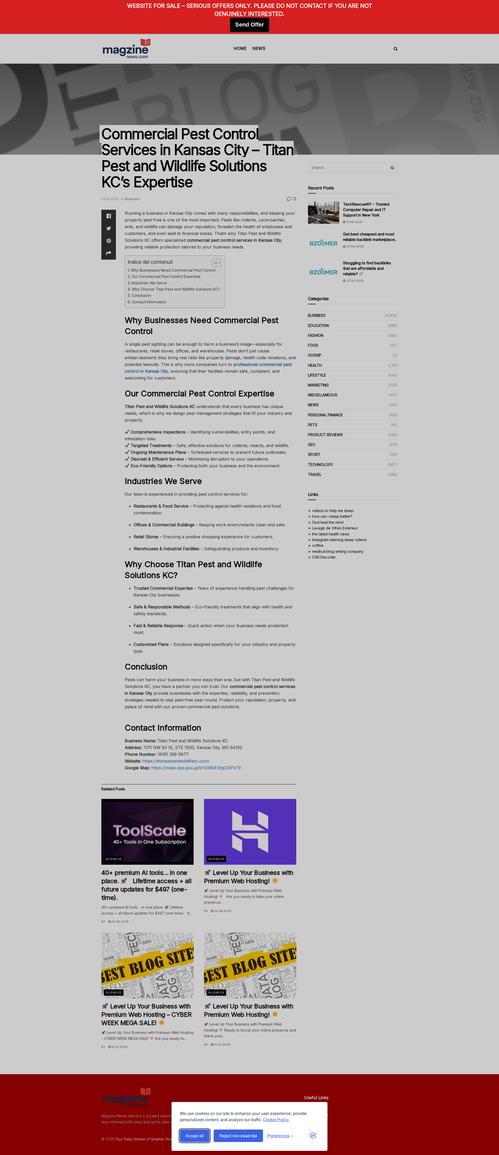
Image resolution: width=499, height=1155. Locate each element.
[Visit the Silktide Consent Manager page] (313, 1136)
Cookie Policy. (276, 1120)
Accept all (195, 1136)
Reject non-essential (238, 1136)
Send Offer (249, 24)
